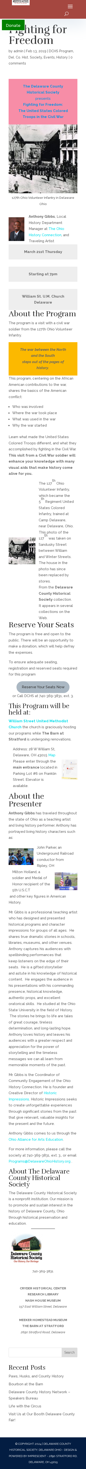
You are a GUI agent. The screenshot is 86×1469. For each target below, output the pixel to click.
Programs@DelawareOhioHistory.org (39, 1161)
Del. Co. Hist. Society (25, 57)
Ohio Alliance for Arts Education (36, 1139)
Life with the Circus (25, 1406)
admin (18, 51)
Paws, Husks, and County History (36, 1376)
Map (51, 755)
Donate (13, 25)
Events (49, 57)
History (62, 57)
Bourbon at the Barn (26, 1384)
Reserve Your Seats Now (43, 687)
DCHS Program (61, 51)
